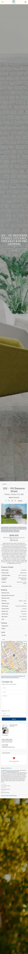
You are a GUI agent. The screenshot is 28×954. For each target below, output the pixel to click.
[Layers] (24, 643)
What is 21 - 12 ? (6, 711)
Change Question (5, 715)
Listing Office (3, 790)
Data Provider (3, 787)
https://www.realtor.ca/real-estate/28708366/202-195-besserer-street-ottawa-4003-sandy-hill (13, 676)
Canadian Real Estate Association (13, 771)
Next (26, 513)
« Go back (4, 484)
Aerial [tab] (3, 639)
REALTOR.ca (5, 770)
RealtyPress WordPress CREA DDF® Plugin (9, 795)
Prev (2, 513)
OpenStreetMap (12, 672)
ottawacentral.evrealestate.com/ (8, 747)
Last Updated (3, 784)
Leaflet (7, 672)
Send (13, 719)
